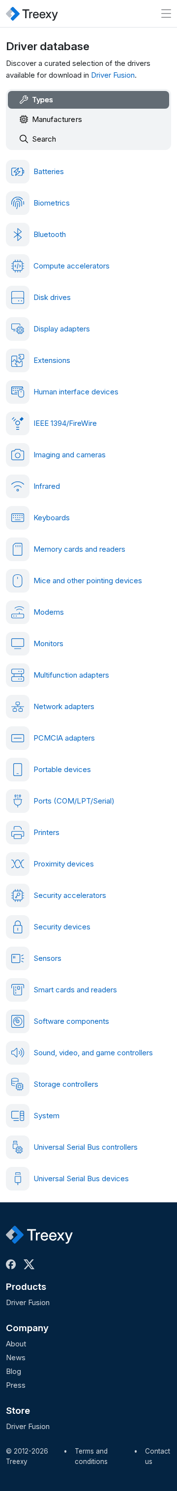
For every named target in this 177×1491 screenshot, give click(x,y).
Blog (13, 1371)
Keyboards (51, 517)
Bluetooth (49, 234)
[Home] (32, 13)
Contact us (157, 1456)
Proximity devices (63, 863)
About (16, 1343)
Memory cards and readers (79, 549)
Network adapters (63, 706)
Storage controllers (65, 1084)
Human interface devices (75, 391)
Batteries (48, 171)
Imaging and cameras (69, 454)
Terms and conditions (91, 1456)
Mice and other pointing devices (87, 580)
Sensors (47, 958)
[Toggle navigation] (166, 13)
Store (18, 1410)
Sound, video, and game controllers (93, 1052)
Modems (48, 612)
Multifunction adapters (71, 675)
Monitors (48, 643)
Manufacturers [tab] (57, 119)
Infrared (46, 486)
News (16, 1357)
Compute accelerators (71, 265)
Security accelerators (69, 895)
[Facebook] (13, 1264)
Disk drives (52, 297)
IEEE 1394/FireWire (65, 423)
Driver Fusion (113, 75)
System (46, 1115)
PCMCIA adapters (64, 738)
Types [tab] (42, 99)
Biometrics (51, 203)
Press (16, 1385)
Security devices (61, 926)
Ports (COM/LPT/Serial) (74, 800)
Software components (71, 1021)
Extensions (51, 360)
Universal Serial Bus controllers (85, 1147)
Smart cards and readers (75, 989)
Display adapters (61, 328)
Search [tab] (44, 139)
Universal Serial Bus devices (81, 1178)
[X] (31, 1264)
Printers (46, 832)
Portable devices (62, 769)
